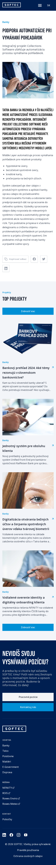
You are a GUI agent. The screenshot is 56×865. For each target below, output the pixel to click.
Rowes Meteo (10, 803)
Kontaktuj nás (28, 707)
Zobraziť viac (28, 311)
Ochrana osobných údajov (28, 856)
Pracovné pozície (28, 697)
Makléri (6, 761)
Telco (5, 750)
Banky (5, 745)
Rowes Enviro (9, 798)
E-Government (10, 767)
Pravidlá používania (28, 850)
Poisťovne (8, 756)
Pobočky (7, 819)
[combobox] (48, 5)
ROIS (5, 793)
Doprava (7, 772)
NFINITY (7, 787)
